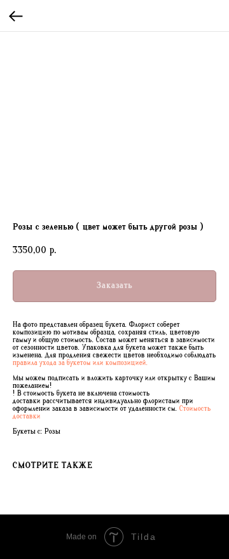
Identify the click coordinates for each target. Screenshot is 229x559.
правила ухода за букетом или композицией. (80, 363)
